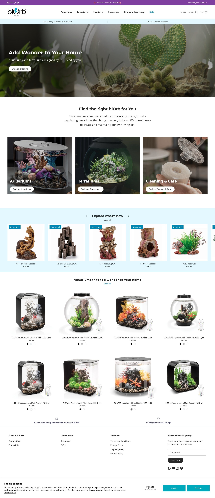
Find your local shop (134, 12)
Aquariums (66, 12)
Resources (113, 12)
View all (107, 220)
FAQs (63, 445)
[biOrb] (16, 12)
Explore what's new (107, 216)
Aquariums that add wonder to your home (107, 280)
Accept (174, 488)
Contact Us (14, 445)
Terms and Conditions (120, 441)
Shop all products (20, 68)
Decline (198, 488)
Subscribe (175, 460)
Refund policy (116, 453)
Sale (152, 12)
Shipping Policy (117, 449)
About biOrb (14, 441)
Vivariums (98, 12)
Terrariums (82, 12)
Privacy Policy (10, 492)
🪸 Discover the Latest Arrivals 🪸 (107, 2)
